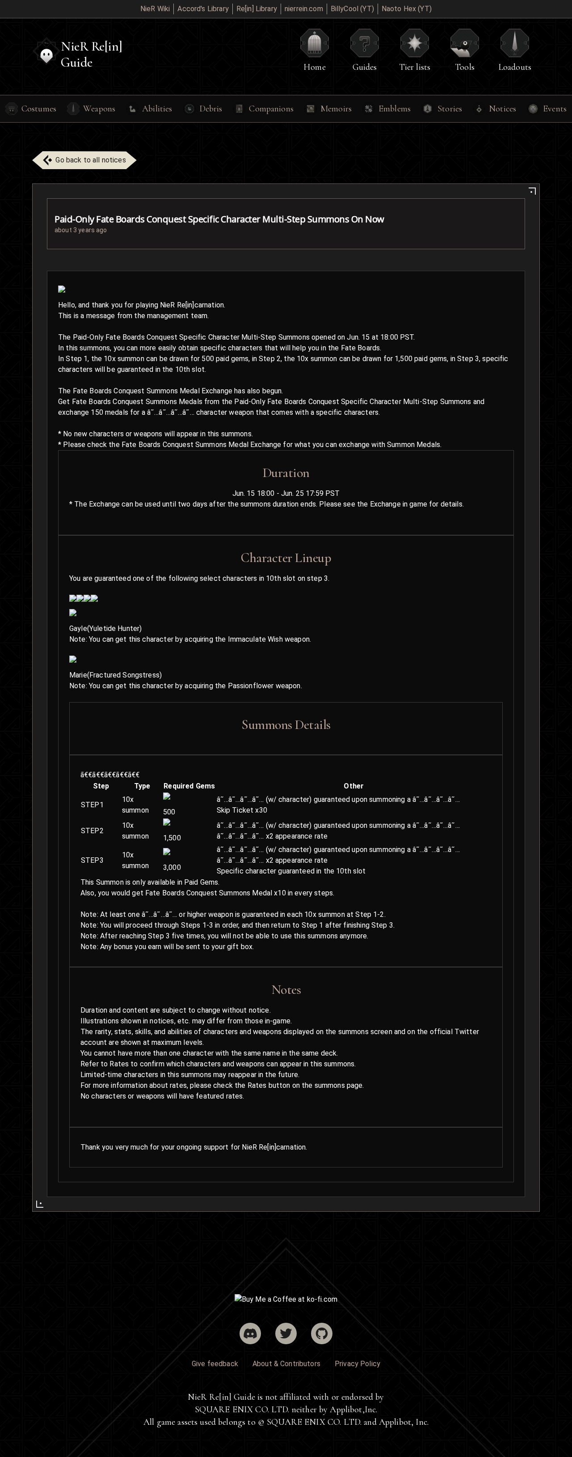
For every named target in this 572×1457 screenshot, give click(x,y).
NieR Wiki (155, 8)
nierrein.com (304, 8)
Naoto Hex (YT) (407, 8)
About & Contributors (286, 1363)
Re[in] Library (256, 8)
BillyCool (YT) (352, 8)
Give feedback (215, 1363)
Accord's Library (202, 8)
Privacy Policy (357, 1363)
